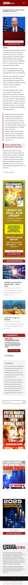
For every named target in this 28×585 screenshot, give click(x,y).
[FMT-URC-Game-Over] (14, 488)
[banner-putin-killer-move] (14, 448)
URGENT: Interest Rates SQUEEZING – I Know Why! (13, 284)
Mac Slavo (6, 13)
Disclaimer (20, 583)
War (21, 13)
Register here (14, 350)
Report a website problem (11, 583)
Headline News (17, 13)
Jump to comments (9, 172)
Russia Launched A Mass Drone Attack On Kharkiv (13, 146)
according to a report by (9, 87)
